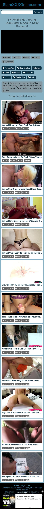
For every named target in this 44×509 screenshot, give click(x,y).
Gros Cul (29, 73)
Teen (6, 73)
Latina (37, 68)
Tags (23, 486)
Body (32, 77)
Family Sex (20, 77)
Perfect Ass (9, 68)
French (17, 73)
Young (7, 77)
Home (16, 486)
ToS (28, 486)
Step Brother (24, 68)
